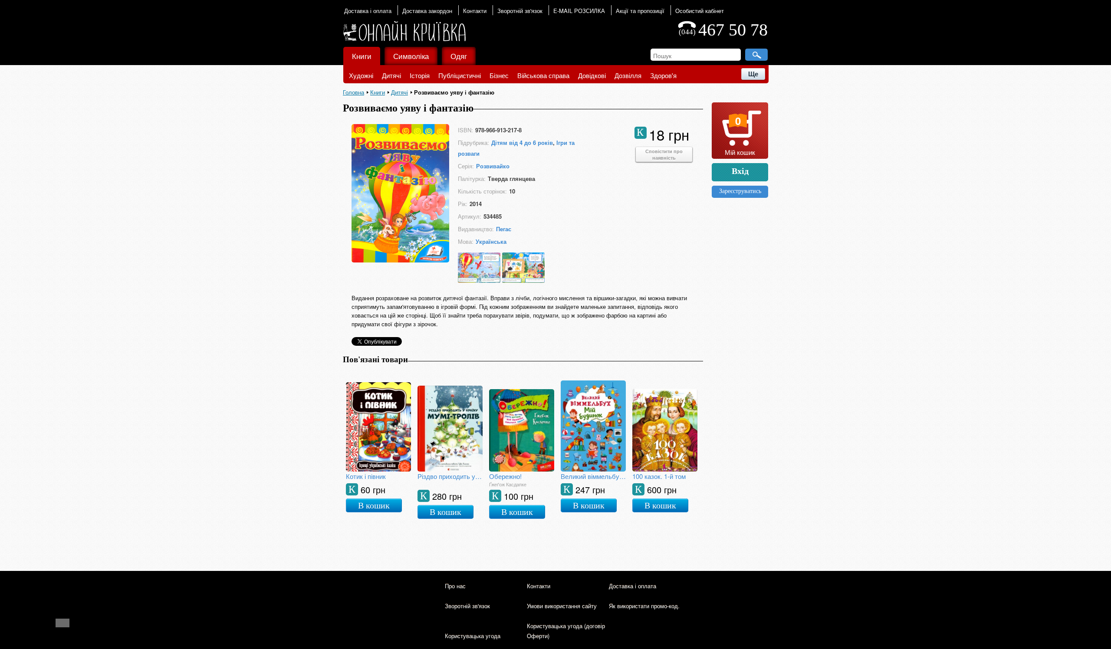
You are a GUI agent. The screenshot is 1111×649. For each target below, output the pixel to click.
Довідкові (592, 75)
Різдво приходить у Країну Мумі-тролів (450, 476)
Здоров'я (663, 75)
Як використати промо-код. (644, 606)
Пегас (503, 229)
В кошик (374, 505)
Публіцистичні (459, 75)
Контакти (474, 11)
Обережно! (505, 476)
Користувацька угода (472, 636)
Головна (353, 92)
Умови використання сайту (562, 606)
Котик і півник (366, 476)
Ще (753, 74)
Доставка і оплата (367, 11)
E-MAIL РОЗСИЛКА (579, 11)
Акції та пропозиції (640, 11)
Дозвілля (628, 75)
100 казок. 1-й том (659, 476)
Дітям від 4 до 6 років (522, 142)
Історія (420, 75)
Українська (491, 241)
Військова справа (543, 75)
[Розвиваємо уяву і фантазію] (400, 260)
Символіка (411, 55)
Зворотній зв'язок (519, 11)
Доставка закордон (427, 11)
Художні (361, 75)
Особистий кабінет (699, 11)
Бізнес (499, 75)
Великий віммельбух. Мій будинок (593, 476)
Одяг (458, 55)
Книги (361, 55)
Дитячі (391, 75)
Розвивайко (492, 166)
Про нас (455, 586)
